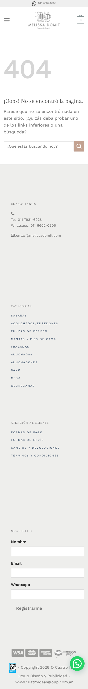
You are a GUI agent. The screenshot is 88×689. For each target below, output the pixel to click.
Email (16, 563)
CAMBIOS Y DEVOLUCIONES (35, 447)
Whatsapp (20, 584)
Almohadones (24, 362)
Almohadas (22, 354)
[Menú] (7, 20)
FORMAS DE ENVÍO (27, 440)
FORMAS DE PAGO (27, 432)
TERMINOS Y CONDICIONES (35, 455)
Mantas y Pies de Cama (33, 339)
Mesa (16, 378)
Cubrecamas (23, 385)
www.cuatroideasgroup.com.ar (44, 682)
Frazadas (20, 346)
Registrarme (29, 608)
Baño (16, 370)
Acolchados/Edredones (34, 323)
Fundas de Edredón (30, 331)
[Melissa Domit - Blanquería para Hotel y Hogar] (44, 20)
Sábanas (19, 315)
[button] (77, 663)
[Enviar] (79, 146)
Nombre (18, 541)
